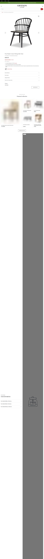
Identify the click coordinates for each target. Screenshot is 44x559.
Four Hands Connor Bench (26, 124)
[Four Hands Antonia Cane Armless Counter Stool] (11, 111)
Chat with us (35, 87)
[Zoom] (39, 16)
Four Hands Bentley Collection (6, 406)
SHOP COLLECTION (22, 130)
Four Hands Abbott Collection (6, 403)
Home (2, 12)
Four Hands (7, 55)
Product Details (7, 75)
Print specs (6, 83)
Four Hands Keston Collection (13, 55)
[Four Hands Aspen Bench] (38, 104)
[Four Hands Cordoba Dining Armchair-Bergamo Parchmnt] (38, 118)
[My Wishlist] (41, 6)
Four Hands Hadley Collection (6, 401)
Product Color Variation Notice (8, 80)
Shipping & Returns (7, 77)
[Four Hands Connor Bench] (27, 118)
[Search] (42, 9)
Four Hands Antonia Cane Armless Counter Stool (7, 125)
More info (15, 63)
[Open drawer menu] (1, 6)
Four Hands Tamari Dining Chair (27, 110)
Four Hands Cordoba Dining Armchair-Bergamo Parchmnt (37, 125)
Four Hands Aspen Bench (37, 110)
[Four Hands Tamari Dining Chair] (27, 104)
